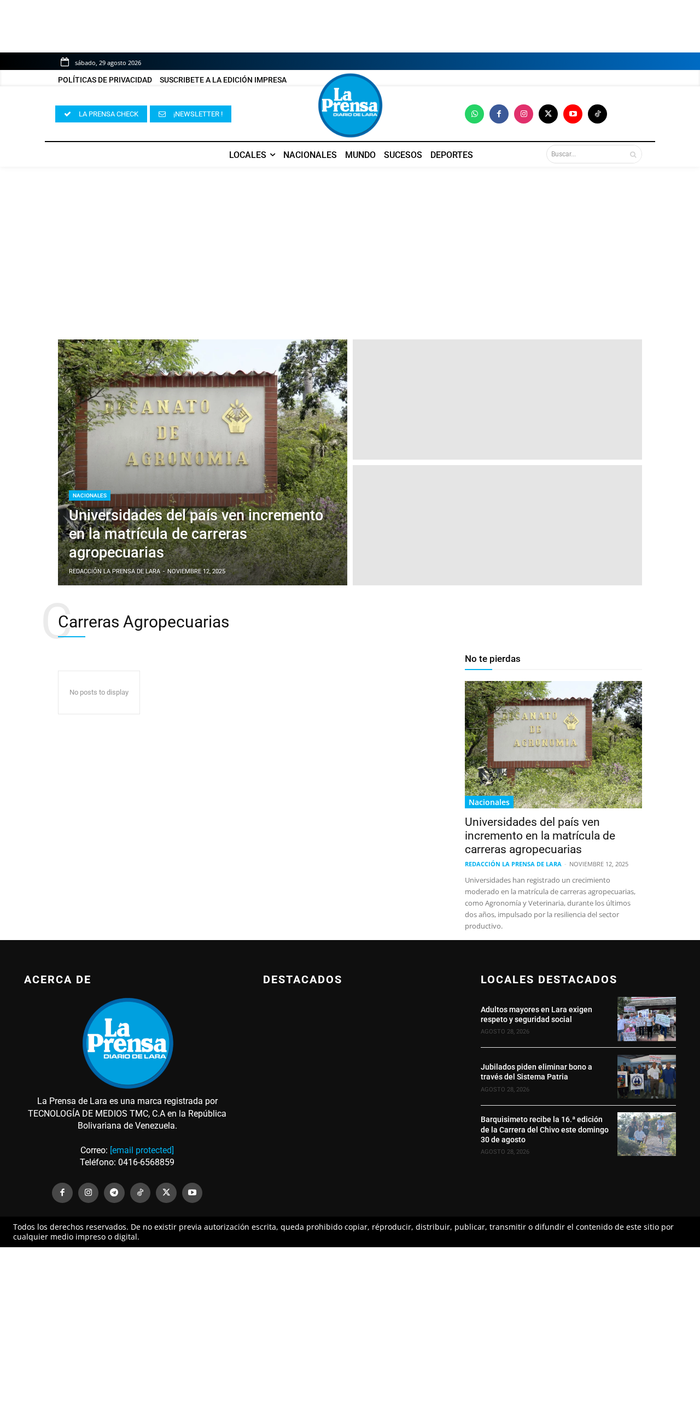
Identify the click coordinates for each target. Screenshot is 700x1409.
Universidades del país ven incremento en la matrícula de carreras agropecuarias (540, 835)
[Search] (633, 154)
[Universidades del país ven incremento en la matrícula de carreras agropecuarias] (202, 462)
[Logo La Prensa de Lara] (350, 105)
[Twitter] (548, 114)
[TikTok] (140, 1193)
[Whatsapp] (474, 114)
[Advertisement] (350, 247)
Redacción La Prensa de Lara (513, 864)
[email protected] (142, 1150)
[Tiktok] (597, 114)
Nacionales (90, 495)
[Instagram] (523, 114)
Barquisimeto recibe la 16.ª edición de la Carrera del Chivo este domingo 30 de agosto (545, 1129)
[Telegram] (114, 1193)
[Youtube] (572, 114)
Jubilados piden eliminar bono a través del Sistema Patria (536, 1071)
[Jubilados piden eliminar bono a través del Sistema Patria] (646, 1077)
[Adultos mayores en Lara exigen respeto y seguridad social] (646, 1019)
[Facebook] (499, 114)
